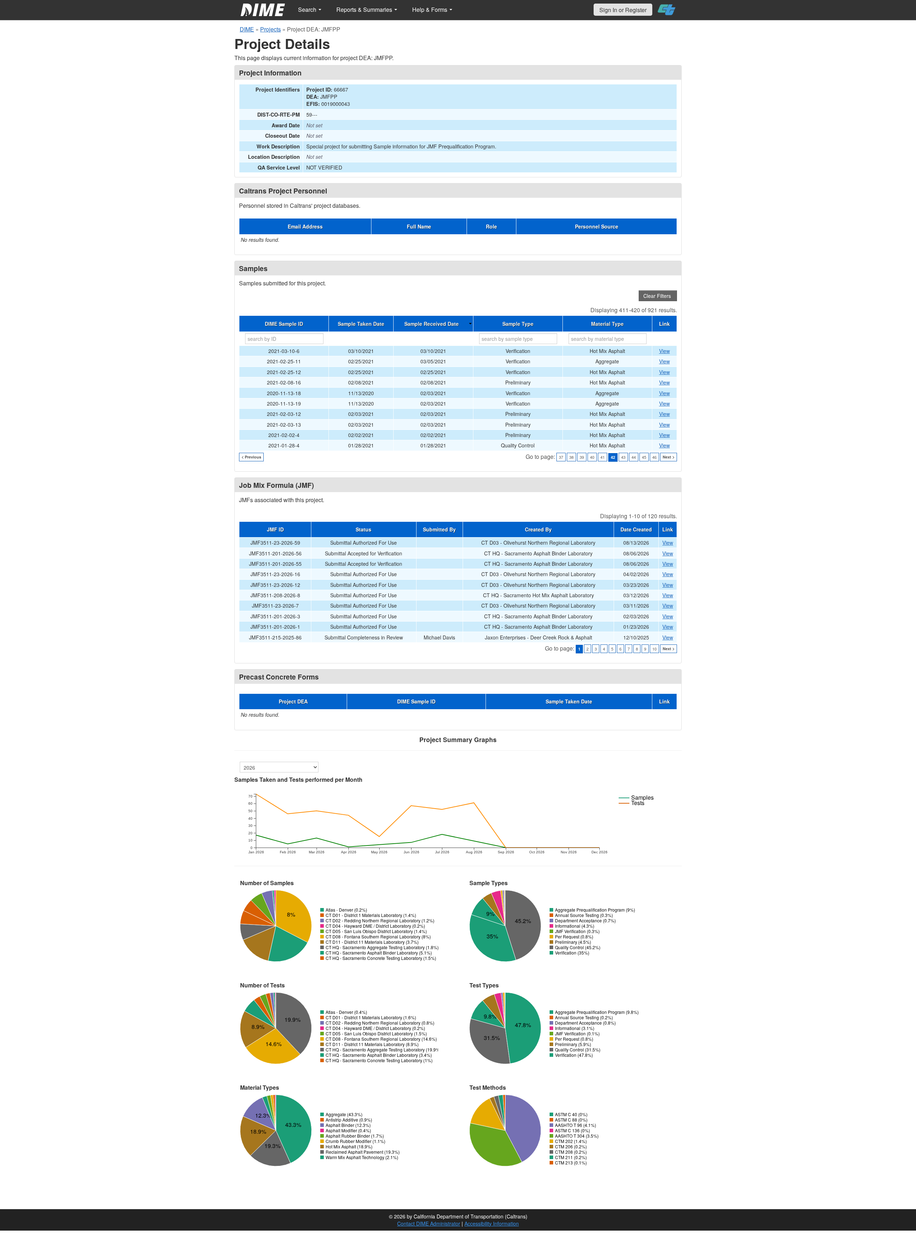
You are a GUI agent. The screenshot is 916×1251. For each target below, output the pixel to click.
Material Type (607, 323)
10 (654, 649)
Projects (270, 29)
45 (644, 457)
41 (602, 457)
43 (623, 457)
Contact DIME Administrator (428, 1223)
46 (654, 457)
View (664, 350)
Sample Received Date (431, 323)
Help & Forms (430, 9)
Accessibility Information (491, 1223)
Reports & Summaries (365, 9)
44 (634, 457)
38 (571, 457)
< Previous (251, 457)
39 (582, 457)
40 (592, 457)
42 (613, 457)
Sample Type (517, 323)
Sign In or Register (623, 10)
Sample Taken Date (361, 323)
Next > (668, 457)
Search (308, 9)
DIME (247, 29)
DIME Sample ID (284, 323)
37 (561, 457)
